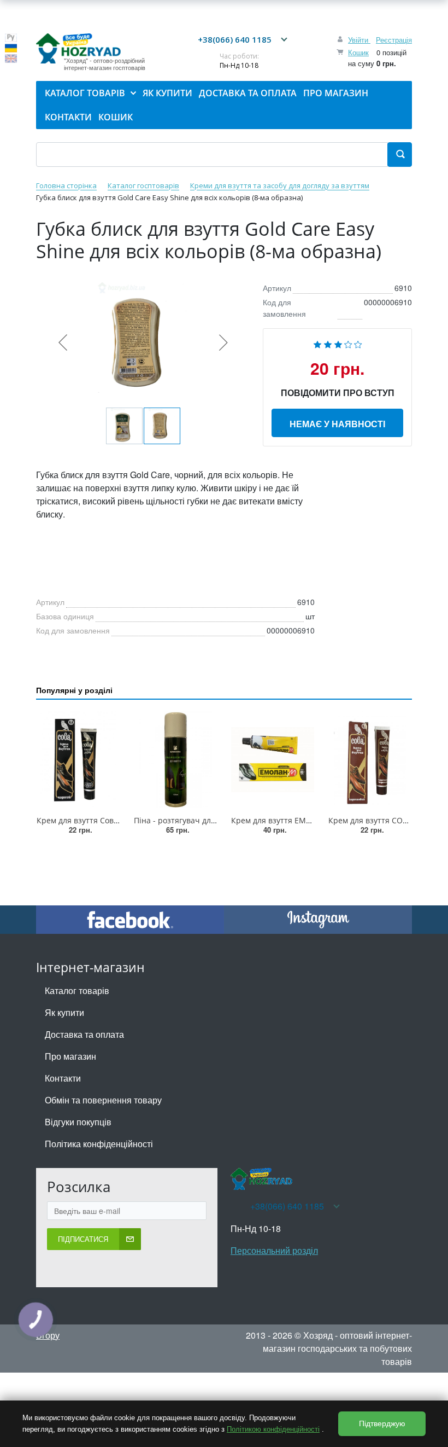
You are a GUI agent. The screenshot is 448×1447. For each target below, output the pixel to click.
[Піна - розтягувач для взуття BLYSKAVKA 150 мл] (175, 759)
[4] (348, 343)
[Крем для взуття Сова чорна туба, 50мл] (78, 759)
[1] (317, 343)
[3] (338, 343)
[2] (327, 343)
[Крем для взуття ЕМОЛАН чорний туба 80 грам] (272, 759)
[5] (358, 343)
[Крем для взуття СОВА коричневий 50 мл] (369, 759)
